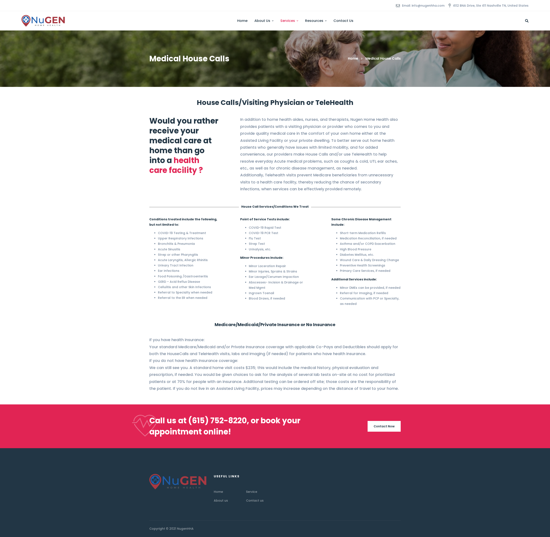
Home (353, 58)
